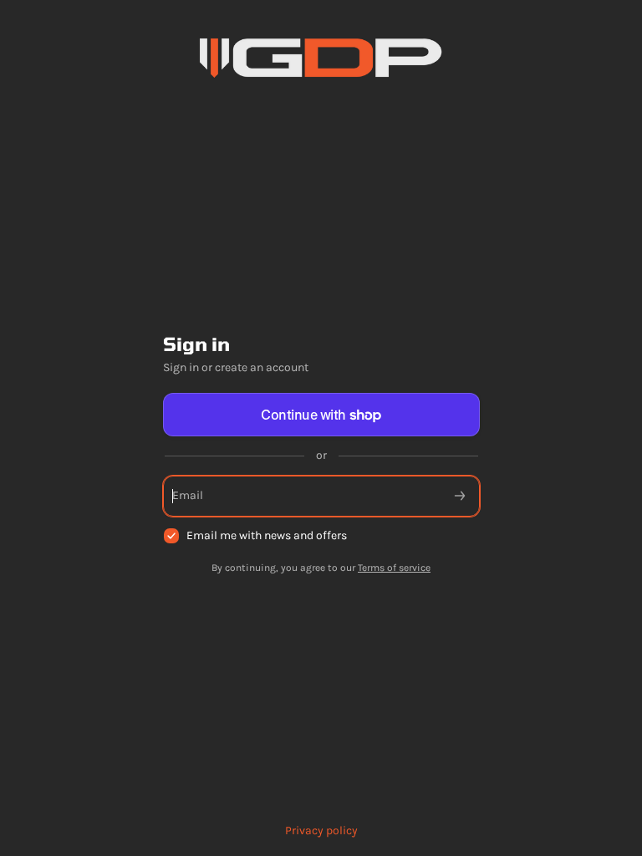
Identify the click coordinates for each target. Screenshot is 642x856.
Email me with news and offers (266, 535)
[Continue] (460, 496)
